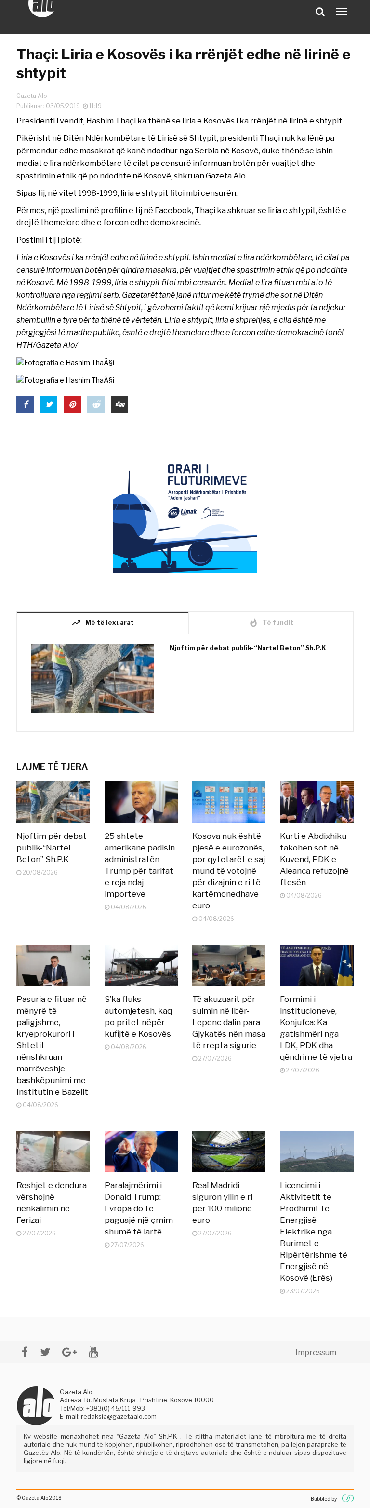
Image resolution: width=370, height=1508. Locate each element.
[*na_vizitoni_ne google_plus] (69, 1352)
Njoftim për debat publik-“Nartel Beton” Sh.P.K (248, 648)
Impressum (315, 1352)
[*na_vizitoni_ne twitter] (45, 1352)
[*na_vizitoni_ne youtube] (93, 1352)
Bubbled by (324, 1499)
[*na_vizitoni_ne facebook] (25, 1352)
